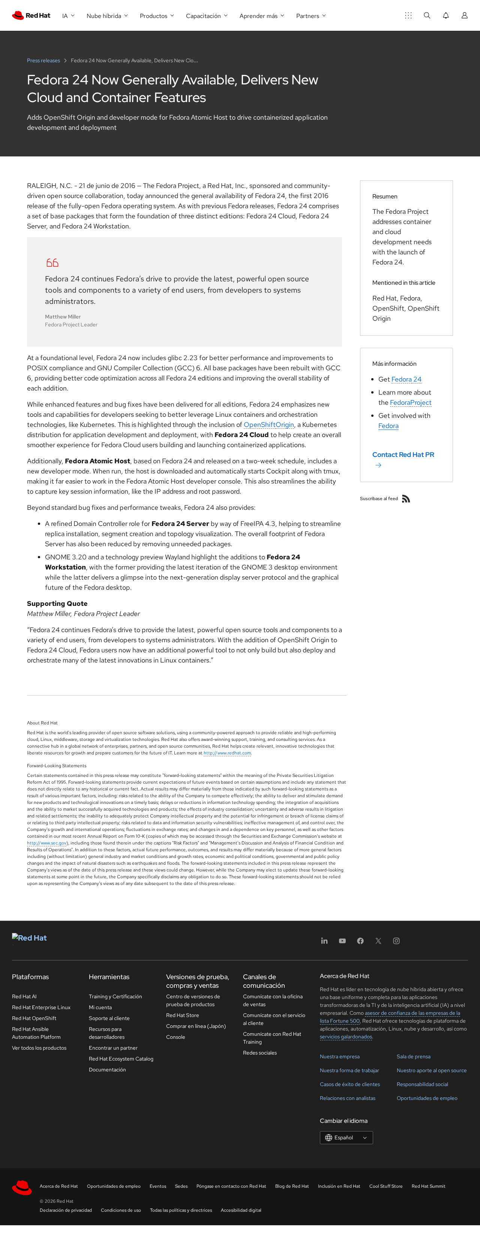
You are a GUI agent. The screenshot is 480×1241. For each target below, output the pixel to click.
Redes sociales (260, 1052)
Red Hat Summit (429, 1186)
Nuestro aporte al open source (432, 1070)
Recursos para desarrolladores (106, 1033)
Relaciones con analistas (347, 1098)
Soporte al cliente (109, 1018)
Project (421, 402)
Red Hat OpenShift (34, 1018)
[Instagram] (396, 943)
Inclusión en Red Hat (339, 1186)
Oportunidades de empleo (427, 1098)
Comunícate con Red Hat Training (272, 1038)
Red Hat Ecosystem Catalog (121, 1058)
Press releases (44, 60)
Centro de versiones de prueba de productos (193, 1000)
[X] (378, 943)
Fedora (402, 379)
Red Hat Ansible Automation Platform (36, 1033)
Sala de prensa (413, 1056)
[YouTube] (342, 943)
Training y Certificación (115, 996)
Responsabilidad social (422, 1084)
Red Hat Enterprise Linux (41, 1007)
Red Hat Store (182, 1015)
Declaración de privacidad (66, 1210)
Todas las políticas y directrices (181, 1210)
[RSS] (406, 498)
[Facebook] (360, 943)
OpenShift (260, 424)
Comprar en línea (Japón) (196, 1026)
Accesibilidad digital (241, 1210)
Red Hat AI (24, 996)
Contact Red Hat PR (403, 454)
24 (417, 379)
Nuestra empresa (340, 1056)
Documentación (107, 1069)
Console (175, 1037)
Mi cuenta (100, 1007)
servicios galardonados (346, 1036)
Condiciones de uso (121, 1210)
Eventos (158, 1186)
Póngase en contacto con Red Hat (231, 1186)
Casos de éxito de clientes (350, 1084)
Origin (285, 424)
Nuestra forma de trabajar (349, 1070)
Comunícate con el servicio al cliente (274, 1019)
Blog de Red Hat (292, 1186)
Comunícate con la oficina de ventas (273, 1000)
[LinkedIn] (324, 943)
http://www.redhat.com (227, 753)
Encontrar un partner (113, 1047)
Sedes (181, 1186)
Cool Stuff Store (386, 1186)
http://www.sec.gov (46, 843)
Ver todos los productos (39, 1047)
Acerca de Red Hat (59, 1186)
